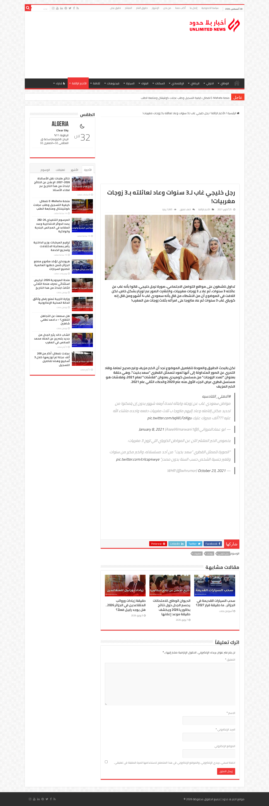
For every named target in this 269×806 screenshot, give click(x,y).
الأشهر (74, 169)
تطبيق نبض (115, 7)
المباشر (128, 7)
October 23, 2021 (211, 470)
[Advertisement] (104, 45)
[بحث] (28, 8)
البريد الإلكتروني (225, 729)
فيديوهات (113, 83)
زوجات (210, 553)
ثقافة (96, 83)
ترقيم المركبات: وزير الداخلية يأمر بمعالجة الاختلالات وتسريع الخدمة (51, 246)
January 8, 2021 (151, 429)
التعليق (230, 659)
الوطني (224, 83)
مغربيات (197, 553)
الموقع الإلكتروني (224, 746)
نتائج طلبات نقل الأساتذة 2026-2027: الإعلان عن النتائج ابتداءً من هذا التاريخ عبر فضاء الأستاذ (52, 184)
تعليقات (60, 169)
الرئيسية (236, 82)
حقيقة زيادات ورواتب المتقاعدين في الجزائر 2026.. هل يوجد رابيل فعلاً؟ (125, 605)
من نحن (167, 7)
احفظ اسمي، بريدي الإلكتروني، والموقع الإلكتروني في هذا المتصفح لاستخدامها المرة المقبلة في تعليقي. (174, 762)
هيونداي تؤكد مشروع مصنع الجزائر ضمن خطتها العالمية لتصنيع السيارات (52, 265)
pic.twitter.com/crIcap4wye (137, 459)
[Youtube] (57, 8)
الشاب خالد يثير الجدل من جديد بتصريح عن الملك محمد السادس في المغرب (52, 338)
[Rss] (77, 8)
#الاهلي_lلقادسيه (216, 396)
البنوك (144, 83)
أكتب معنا (180, 7)
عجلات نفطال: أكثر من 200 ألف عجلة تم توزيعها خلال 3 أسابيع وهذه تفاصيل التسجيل (52, 359)
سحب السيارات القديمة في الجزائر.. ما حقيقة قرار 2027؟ (215, 603)
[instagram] (53, 8)
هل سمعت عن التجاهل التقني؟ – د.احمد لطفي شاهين (55, 319)
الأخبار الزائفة (79, 83)
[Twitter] (70, 8)
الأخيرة (88, 169)
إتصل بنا (193, 7)
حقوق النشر (142, 7)
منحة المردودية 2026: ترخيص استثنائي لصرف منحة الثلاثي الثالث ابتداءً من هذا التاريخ (51, 283)
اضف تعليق (185, 209)
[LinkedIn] (61, 8)
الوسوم (45, 169)
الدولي (210, 83)
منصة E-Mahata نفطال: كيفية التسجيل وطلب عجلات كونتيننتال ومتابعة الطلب (51, 205)
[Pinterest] (65, 8)
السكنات (160, 83)
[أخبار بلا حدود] (215, 24)
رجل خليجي (223, 553)
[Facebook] (74, 8)
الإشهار (155, 7)
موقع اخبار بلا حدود (233, 799)
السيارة (130, 83)
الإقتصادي (177, 83)
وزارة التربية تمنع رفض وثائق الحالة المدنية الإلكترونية (51, 300)
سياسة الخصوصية (210, 7)
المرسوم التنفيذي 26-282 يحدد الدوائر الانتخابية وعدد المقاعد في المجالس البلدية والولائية (178, 97)
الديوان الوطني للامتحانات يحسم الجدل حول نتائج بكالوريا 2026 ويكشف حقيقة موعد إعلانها (171, 607)
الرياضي (195, 83)
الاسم (231, 712)
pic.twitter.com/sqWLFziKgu (169, 417)
